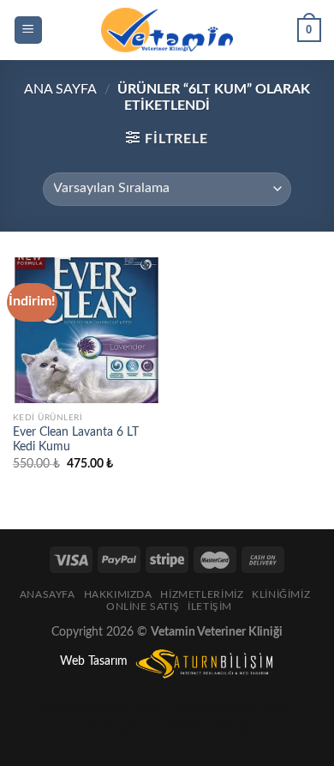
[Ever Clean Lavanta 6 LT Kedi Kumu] (85, 330)
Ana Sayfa (60, 89)
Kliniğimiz (281, 594)
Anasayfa (47, 594)
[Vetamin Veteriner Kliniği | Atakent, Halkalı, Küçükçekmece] (167, 30)
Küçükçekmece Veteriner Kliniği (167, 727)
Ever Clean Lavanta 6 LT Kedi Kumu (76, 440)
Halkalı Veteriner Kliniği (231, 707)
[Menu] (29, 30)
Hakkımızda (118, 594)
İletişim (210, 606)
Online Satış (142, 606)
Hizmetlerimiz (201, 594)
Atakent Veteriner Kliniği (100, 707)
